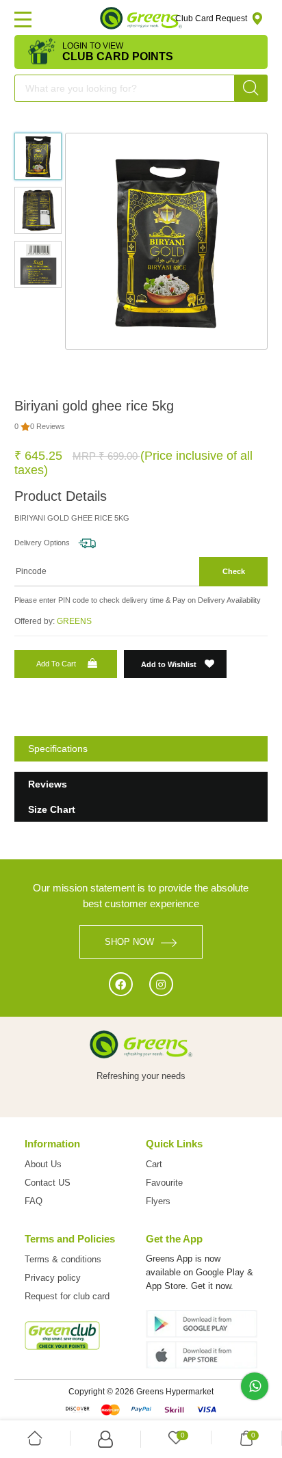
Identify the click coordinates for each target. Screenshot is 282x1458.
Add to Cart (56, 664)
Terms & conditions (63, 1259)
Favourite (164, 1182)
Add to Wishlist (169, 664)
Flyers (158, 1201)
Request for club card (67, 1296)
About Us (43, 1164)
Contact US (47, 1182)
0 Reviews (47, 426)
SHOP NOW (129, 942)
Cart (154, 1164)
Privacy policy (53, 1278)
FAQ (33, 1201)
